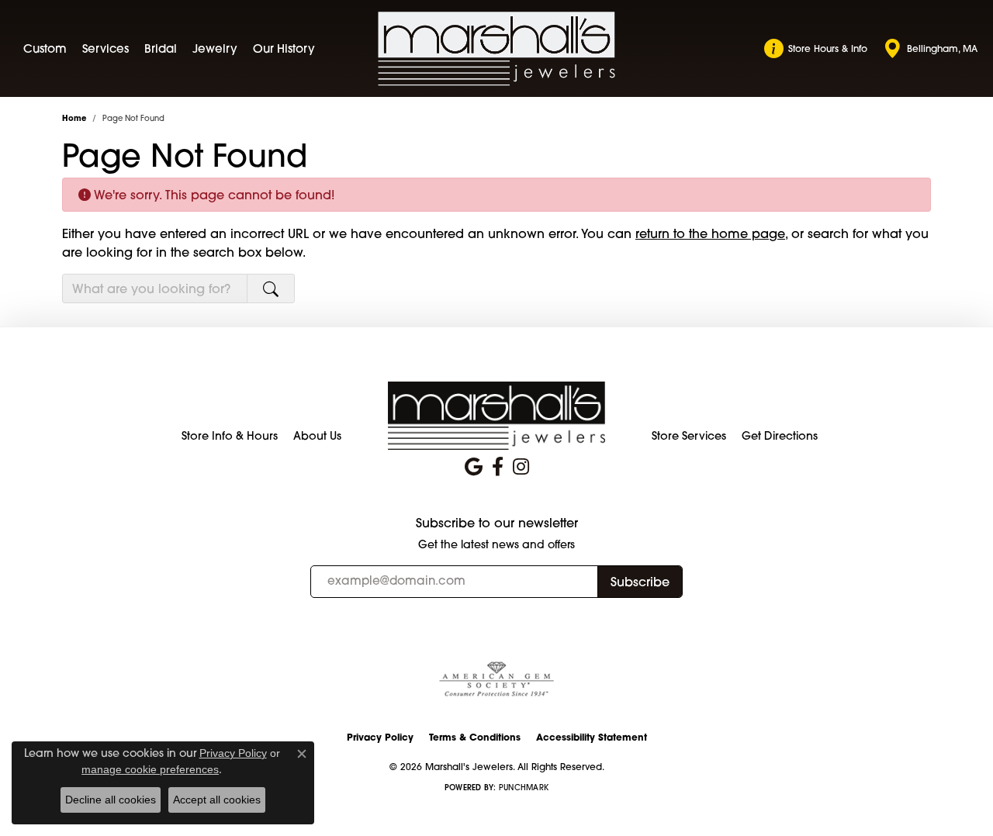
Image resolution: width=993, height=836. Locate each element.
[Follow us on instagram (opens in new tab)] (521, 467)
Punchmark (523, 787)
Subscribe (640, 581)
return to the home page (710, 233)
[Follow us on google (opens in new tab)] (474, 467)
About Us (317, 436)
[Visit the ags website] (496, 679)
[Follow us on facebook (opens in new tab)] (497, 467)
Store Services (689, 436)
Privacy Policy (380, 737)
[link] (815, 48)
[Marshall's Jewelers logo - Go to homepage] (497, 49)
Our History (284, 48)
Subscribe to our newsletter (497, 523)
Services (105, 48)
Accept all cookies (217, 799)
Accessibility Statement (591, 737)
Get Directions (780, 436)
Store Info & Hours (230, 436)
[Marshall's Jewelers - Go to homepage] (496, 415)
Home (74, 118)
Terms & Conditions (475, 737)
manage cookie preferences (150, 769)
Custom (45, 48)
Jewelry (214, 48)
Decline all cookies (110, 799)
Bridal (160, 48)
